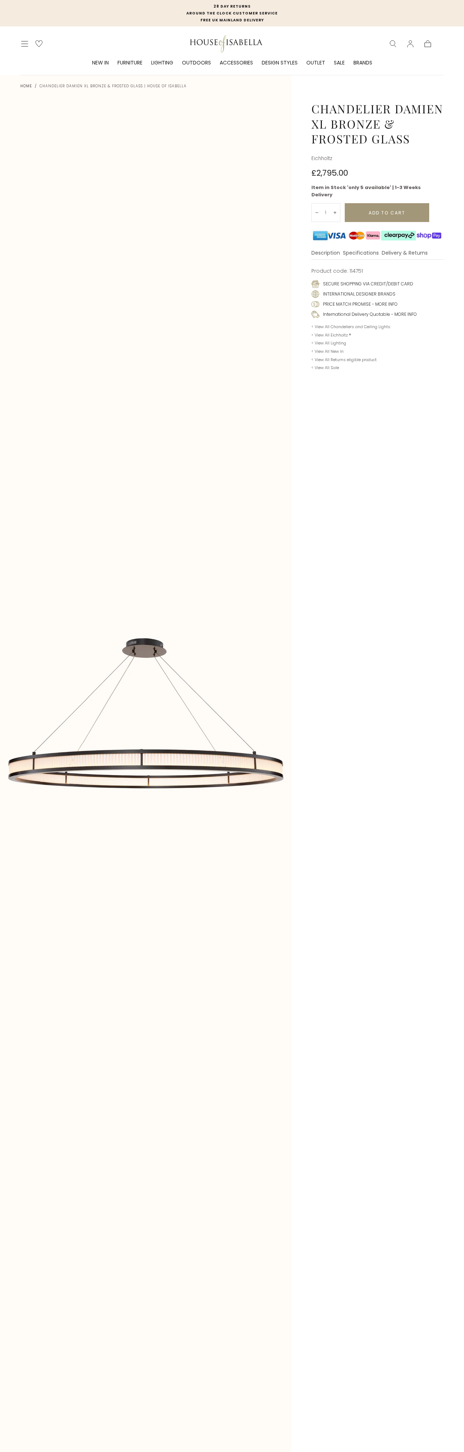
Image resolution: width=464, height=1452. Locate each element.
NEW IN (100, 63)
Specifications (361, 253)
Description (325, 253)
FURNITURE (129, 63)
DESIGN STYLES (280, 63)
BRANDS (362, 63)
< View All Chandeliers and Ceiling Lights (350, 327)
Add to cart (387, 213)
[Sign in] (410, 43)
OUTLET (315, 63)
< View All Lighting (328, 343)
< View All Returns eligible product (344, 360)
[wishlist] (39, 43)
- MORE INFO (384, 304)
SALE (339, 63)
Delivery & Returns (405, 253)
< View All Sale (325, 368)
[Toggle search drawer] (393, 43)
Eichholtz (321, 158)
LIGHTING (162, 63)
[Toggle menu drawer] (24, 43)
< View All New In (327, 351)
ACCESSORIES (236, 63)
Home (26, 86)
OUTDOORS (196, 63)
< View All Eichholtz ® (331, 335)
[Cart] (427, 43)
